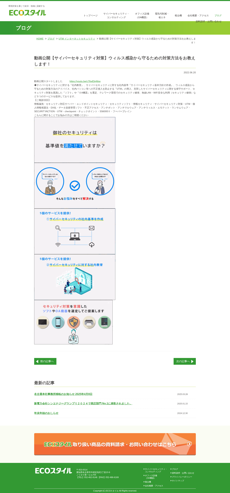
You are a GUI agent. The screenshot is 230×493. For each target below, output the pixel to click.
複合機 (178, 15)
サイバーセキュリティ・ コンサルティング (156, 470)
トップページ (91, 15)
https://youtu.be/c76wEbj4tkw (85, 81)
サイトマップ (178, 481)
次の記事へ (183, 361)
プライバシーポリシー (182, 477)
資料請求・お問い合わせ (209, 21)
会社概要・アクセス (198, 15)
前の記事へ (47, 361)
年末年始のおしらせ (46, 413)
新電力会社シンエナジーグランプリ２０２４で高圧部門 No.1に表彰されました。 (83, 403)
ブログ (218, 15)
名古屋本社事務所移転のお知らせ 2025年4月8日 (63, 394)
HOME (39, 38)
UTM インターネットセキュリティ (77, 38)
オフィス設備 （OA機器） (151, 476)
